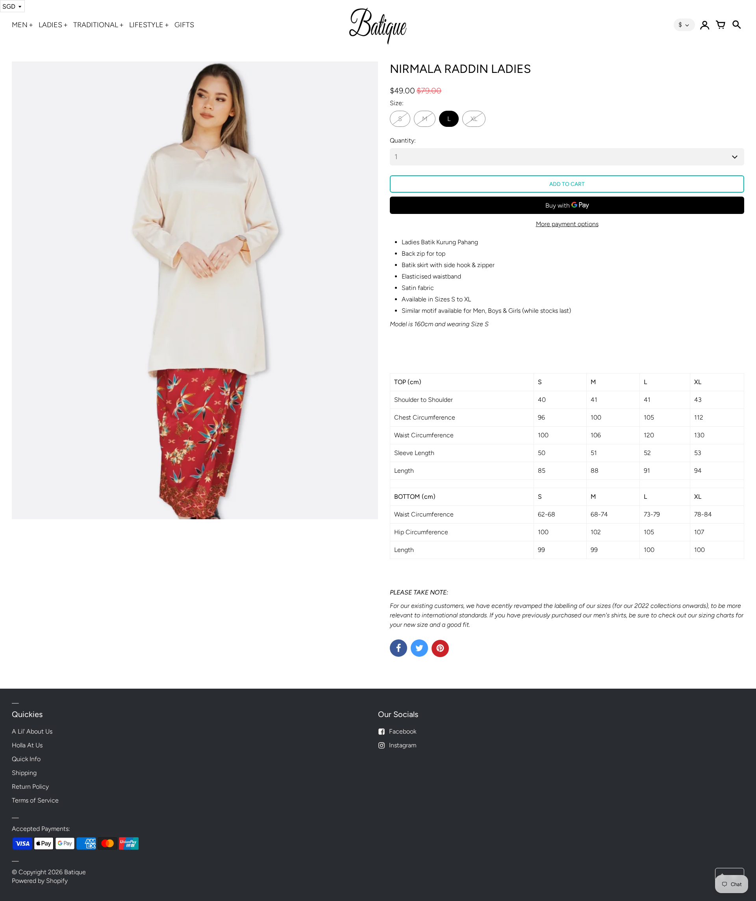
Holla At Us (27, 745)
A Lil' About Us (32, 731)
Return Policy (30, 786)
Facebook (402, 731)
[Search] (736, 24)
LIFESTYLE (146, 24)
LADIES (50, 24)
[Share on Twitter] (419, 648)
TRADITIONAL (95, 24)
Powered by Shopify (40, 880)
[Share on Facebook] (398, 648)
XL (474, 119)
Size (396, 103)
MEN (20, 24)
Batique (75, 872)
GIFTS (184, 24)
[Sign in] (705, 24)
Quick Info (26, 759)
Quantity (402, 140)
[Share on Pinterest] (440, 648)
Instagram (402, 745)
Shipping (24, 773)
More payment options (567, 224)
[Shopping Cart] (720, 24)
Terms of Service (35, 800)
